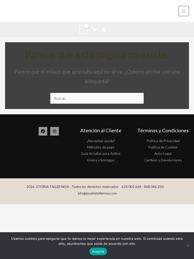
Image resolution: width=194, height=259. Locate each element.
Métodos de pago (100, 147)
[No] (187, 245)
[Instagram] (54, 131)
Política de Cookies (163, 147)
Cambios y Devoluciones (163, 160)
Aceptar (98, 251)
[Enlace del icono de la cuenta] (104, 29)
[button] (113, 29)
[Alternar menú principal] (184, 11)
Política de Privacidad (163, 141)
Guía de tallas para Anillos (100, 153)
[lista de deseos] (94, 30)
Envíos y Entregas (100, 160)
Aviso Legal (163, 153)
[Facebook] (43, 131)
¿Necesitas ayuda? (101, 141)
